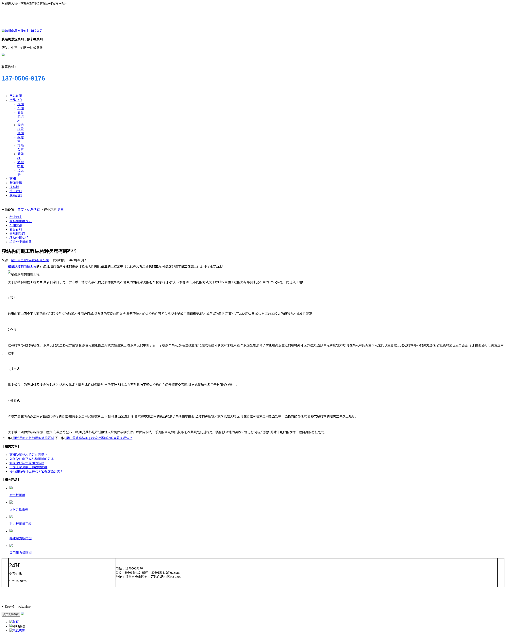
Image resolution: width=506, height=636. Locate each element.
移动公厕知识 (18, 237)
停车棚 (14, 187)
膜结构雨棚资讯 (20, 221)
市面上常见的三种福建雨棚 (28, 467)
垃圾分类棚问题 (20, 242)
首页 (20, 209)
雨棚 (20, 104)
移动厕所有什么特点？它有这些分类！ (36, 471)
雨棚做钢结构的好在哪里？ (28, 454)
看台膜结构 (20, 116)
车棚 (20, 108)
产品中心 (15, 100)
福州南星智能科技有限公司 (30, 260)
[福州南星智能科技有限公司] (22, 31)
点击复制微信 (11, 614)
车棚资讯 (15, 225)
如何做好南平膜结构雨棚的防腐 (31, 459)
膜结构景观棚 (20, 129)
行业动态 (15, 217)
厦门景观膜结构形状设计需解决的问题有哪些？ (98, 438)
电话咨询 (19, 630)
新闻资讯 (15, 183)
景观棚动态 (17, 233)
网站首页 (15, 95)
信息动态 (33, 209)
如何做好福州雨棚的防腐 (26, 463)
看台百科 (15, 229)
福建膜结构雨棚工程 (22, 266)
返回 (60, 209)
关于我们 (15, 191)
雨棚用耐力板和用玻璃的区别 (33, 438)
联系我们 (15, 195)
